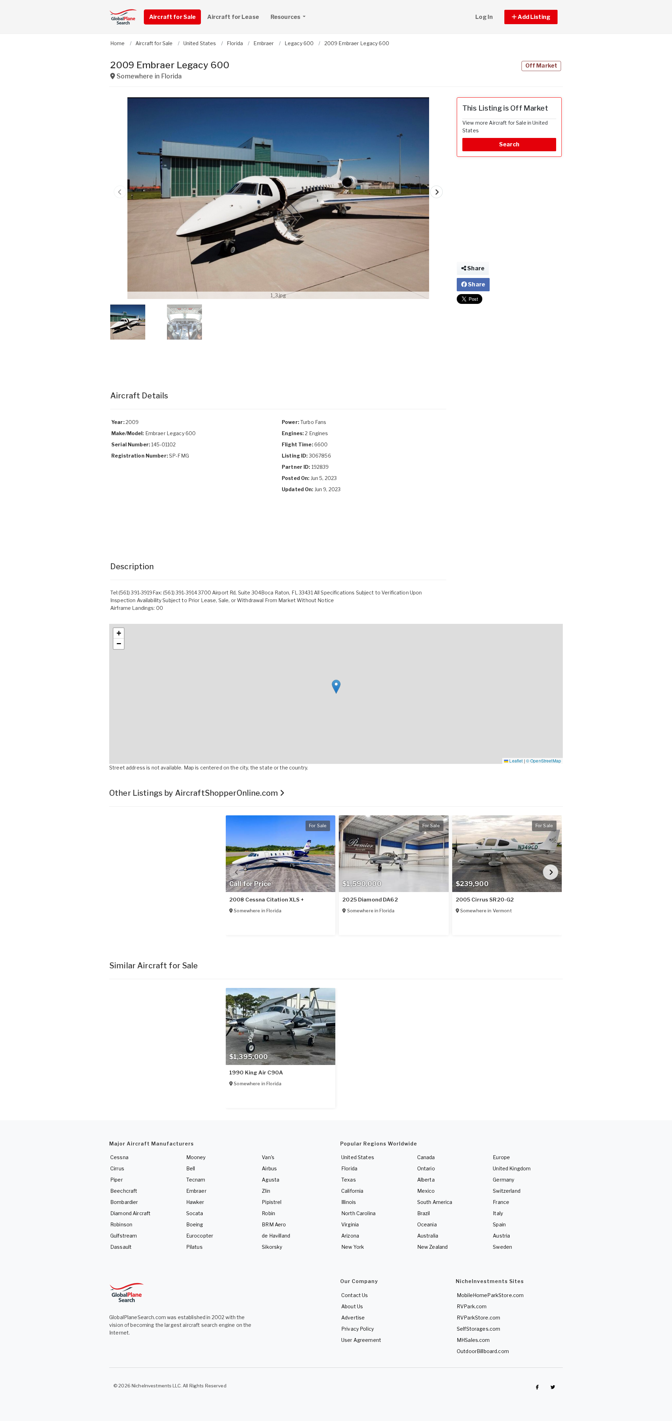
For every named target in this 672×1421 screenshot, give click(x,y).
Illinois (348, 1202)
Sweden (502, 1247)
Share (475, 268)
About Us (352, 1306)
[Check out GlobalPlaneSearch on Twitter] (553, 1387)
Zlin (266, 1191)
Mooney (196, 1157)
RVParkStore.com (478, 1318)
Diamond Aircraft (130, 1213)
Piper (116, 1180)
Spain (499, 1224)
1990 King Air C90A (256, 1073)
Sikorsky (272, 1247)
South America (435, 1202)
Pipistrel (271, 1202)
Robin (268, 1213)
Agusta (270, 1180)
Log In (484, 17)
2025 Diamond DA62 (370, 900)
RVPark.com (471, 1306)
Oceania (427, 1224)
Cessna (119, 1157)
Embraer (196, 1191)
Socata (194, 1213)
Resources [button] (286, 17)
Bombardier (124, 1202)
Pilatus (194, 1247)
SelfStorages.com (478, 1329)
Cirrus (117, 1168)
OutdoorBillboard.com (483, 1351)
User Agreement (361, 1340)
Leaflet (515, 761)
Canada (426, 1157)
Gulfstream (123, 1236)
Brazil (423, 1213)
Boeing (194, 1224)
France (501, 1202)
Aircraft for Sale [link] (172, 17)
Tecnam (195, 1180)
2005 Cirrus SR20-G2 (485, 900)
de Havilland (276, 1236)
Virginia (350, 1224)
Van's (268, 1157)
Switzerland (506, 1191)
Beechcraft (123, 1191)
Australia (427, 1236)
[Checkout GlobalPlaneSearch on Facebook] (537, 1387)
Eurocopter (199, 1236)
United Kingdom (512, 1168)
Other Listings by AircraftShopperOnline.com (194, 792)
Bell (190, 1168)
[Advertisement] (278, 358)
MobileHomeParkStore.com (490, 1295)
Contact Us (354, 1295)
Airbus (269, 1168)
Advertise (353, 1318)
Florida (349, 1168)
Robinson (121, 1224)
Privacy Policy (357, 1329)
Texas (348, 1180)
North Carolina (358, 1213)
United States (357, 1157)
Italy (498, 1213)
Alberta (426, 1180)
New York (352, 1247)
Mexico (426, 1191)
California (352, 1191)
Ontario (426, 1168)
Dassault (121, 1247)
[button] (531, 17)
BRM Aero (274, 1224)
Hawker (195, 1202)
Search (509, 144)
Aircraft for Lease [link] (233, 17)
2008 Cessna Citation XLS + (266, 900)
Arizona (350, 1236)
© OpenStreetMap (543, 761)
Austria (501, 1236)
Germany (503, 1180)
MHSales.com (473, 1340)
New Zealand (432, 1247)
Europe (501, 1157)
